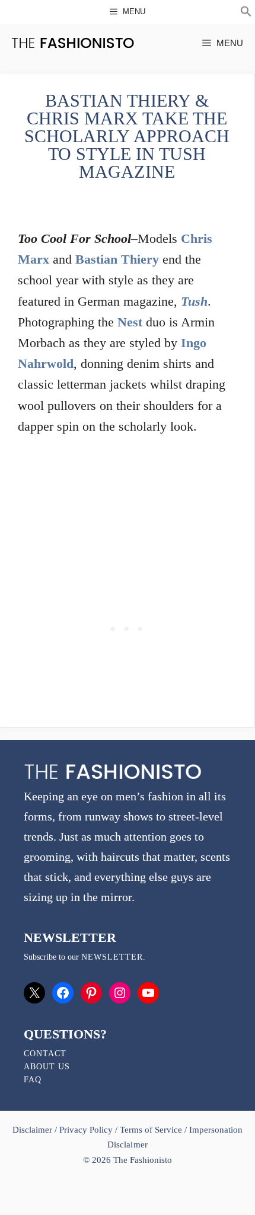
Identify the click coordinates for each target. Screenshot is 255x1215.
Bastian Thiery (117, 259)
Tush (194, 301)
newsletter (112, 957)
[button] (246, 13)
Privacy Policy (86, 1129)
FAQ (33, 1079)
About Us (47, 1066)
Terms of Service (151, 1129)
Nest (129, 322)
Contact (45, 1053)
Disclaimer (33, 1129)
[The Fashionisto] (72, 43)
